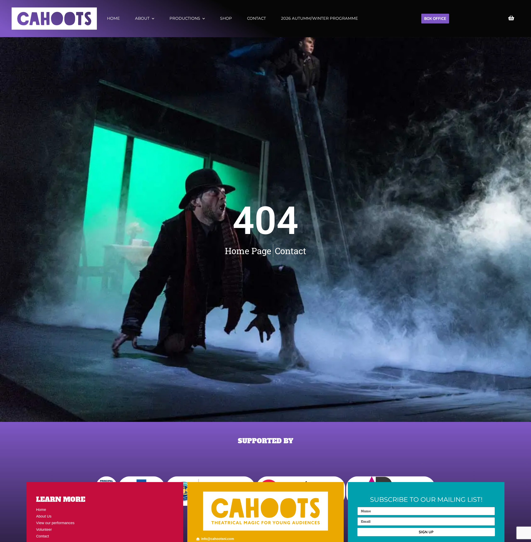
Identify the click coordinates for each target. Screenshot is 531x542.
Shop (226, 18)
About (142, 18)
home (113, 18)
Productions (184, 18)
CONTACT (256, 18)
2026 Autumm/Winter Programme (319, 18)
